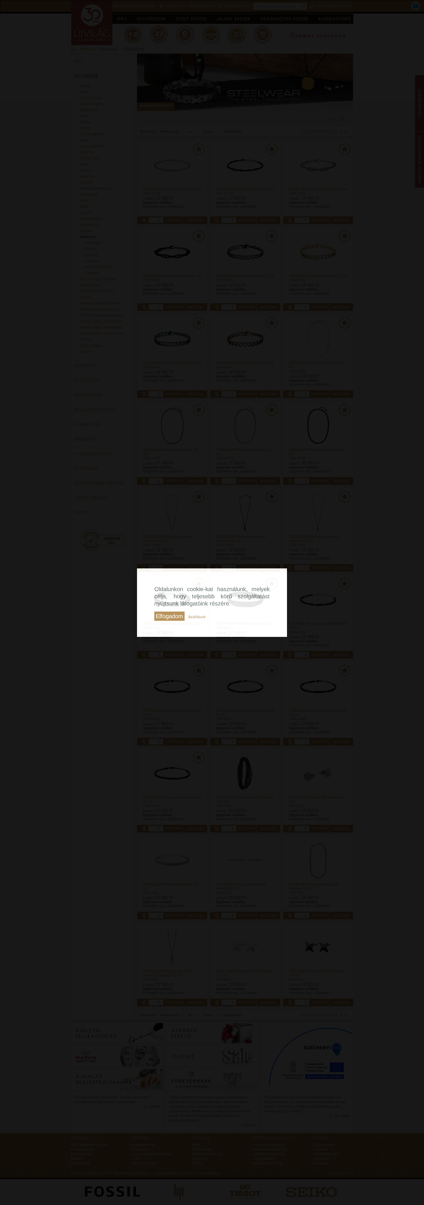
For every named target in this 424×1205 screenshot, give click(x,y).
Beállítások (197, 617)
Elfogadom (169, 616)
